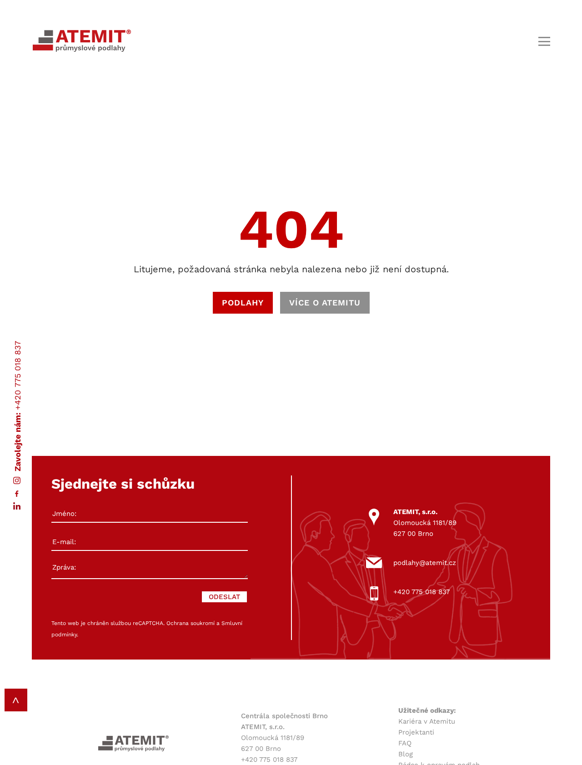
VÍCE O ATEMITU (325, 302)
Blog (405, 754)
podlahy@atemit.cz (424, 563)
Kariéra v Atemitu (426, 721)
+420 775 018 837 (17, 375)
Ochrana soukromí (190, 623)
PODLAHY (243, 302)
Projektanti (416, 732)
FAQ (404, 743)
